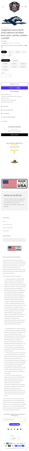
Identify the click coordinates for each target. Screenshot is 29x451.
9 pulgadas (5, 69)
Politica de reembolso (8, 227)
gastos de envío (5, 43)
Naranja (18, 52)
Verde (4, 55)
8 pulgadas (22, 66)
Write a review (14, 134)
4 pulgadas (14, 63)
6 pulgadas (5, 66)
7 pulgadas (14, 66)
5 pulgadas (22, 63)
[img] (14, 145)
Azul (24, 52)
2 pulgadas (14, 60)
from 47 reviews (13, 146)
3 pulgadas (5, 63)
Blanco (10, 52)
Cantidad (3, 72)
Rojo (10, 55)
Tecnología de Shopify (20, 448)
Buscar (4, 221)
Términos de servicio (7, 224)
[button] (2, 6)
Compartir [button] (5, 121)
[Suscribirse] (24, 419)
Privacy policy (6, 230)
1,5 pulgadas (6, 60)
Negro (4, 52)
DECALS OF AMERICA (11, 448)
